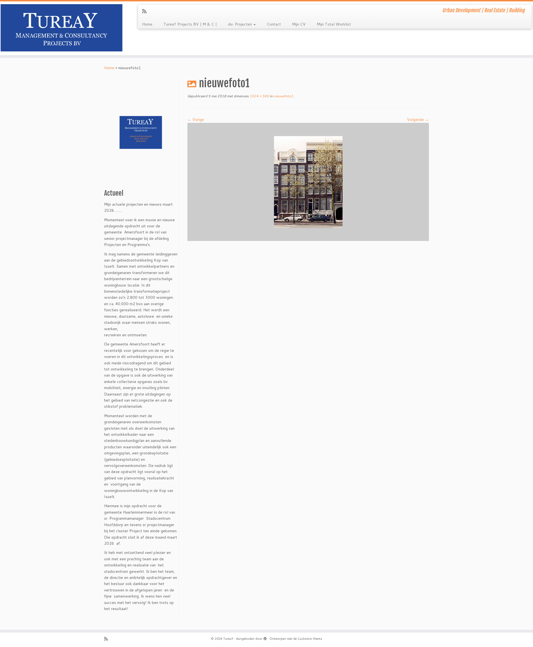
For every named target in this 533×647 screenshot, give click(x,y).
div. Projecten (240, 24)
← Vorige (195, 119)
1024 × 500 (259, 96)
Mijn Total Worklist (334, 24)
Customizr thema (310, 638)
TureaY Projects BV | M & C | (190, 24)
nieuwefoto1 (283, 96)
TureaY (228, 638)
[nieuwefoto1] (308, 181)
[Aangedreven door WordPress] (265, 637)
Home (147, 24)
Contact (274, 24)
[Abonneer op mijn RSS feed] (146, 11)
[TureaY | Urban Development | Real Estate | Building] (61, 28)
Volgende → (418, 119)
